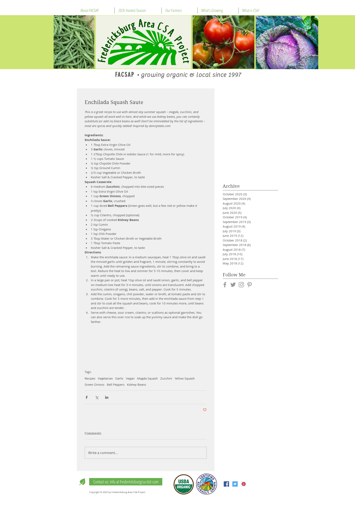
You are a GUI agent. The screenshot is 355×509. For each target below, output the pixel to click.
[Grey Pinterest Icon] (249, 284)
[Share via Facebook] (87, 397)
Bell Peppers (115, 384)
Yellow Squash (185, 378)
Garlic (119, 378)
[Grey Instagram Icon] (241, 284)
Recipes (90, 378)
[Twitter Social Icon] (235, 484)
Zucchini (166, 378)
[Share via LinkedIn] (107, 397)
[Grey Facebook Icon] (224, 284)
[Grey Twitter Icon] (233, 284)
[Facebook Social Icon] (226, 484)
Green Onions (94, 384)
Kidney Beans (136, 384)
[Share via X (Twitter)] (97, 397)
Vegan (130, 378)
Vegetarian (105, 378)
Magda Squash (147, 378)
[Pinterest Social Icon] (243, 484)
